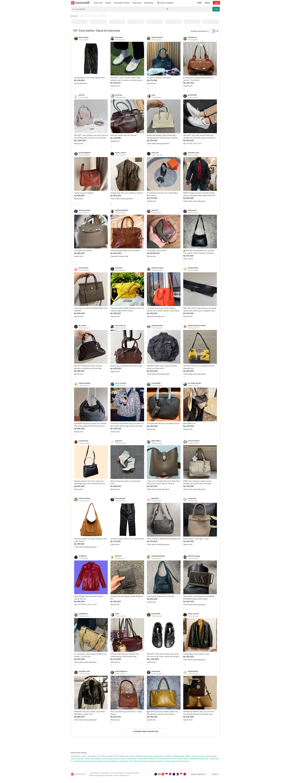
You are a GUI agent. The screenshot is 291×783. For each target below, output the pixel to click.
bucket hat (186, 761)
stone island (75, 756)
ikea (178, 761)
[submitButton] (216, 9)
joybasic (80, 759)
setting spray (171, 761)
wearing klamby (196, 759)
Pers (112, 773)
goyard (111, 759)
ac (72, 761)
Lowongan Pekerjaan (132, 773)
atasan (83, 756)
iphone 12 (160, 761)
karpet (73, 759)
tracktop (161, 759)
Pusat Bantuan (94, 773)
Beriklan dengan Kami (96, 775)
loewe (87, 759)
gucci (86, 761)
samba (194, 756)
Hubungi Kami (104, 773)
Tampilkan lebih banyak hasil (145, 731)
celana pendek (210, 756)
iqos (92, 759)
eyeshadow (114, 761)
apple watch (158, 756)
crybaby (152, 761)
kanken (98, 759)
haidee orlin (123, 756)
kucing (149, 756)
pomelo (205, 759)
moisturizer (78, 761)
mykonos (92, 761)
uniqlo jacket (131, 759)
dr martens (102, 756)
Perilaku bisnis (124, 775)
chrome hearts (183, 759)
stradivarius (214, 759)
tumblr (104, 759)
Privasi (116, 775)
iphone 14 (137, 761)
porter (131, 756)
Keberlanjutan (119, 773)
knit (131, 761)
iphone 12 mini (171, 759)
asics (117, 759)
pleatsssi (153, 759)
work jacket (92, 756)
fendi (144, 756)
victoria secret (143, 759)
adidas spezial (178, 756)
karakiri (138, 756)
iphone (145, 761)
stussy (122, 759)
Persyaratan (109, 775)
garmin (188, 756)
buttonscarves (103, 761)
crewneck (168, 756)
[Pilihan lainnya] (75, 89)
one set (201, 756)
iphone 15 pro (112, 756)
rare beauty (124, 761)
